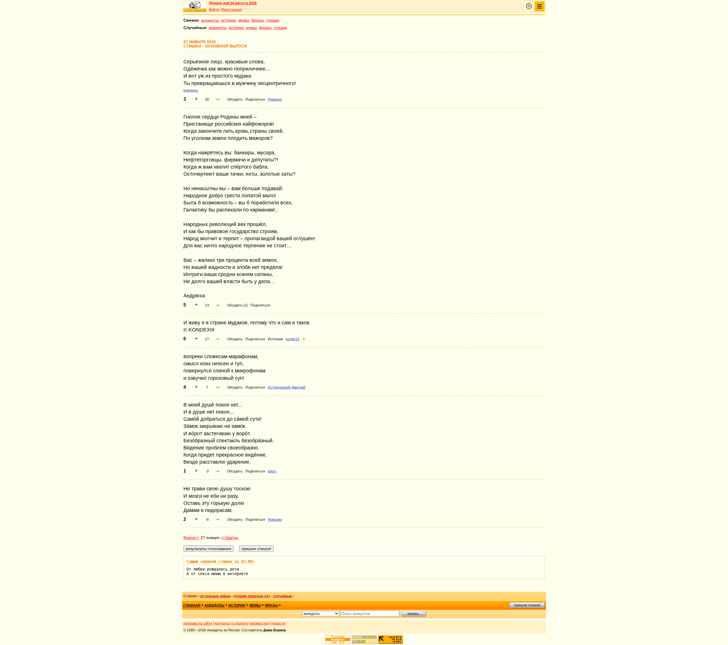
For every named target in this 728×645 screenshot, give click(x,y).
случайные (282, 596)
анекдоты (210, 20)
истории (228, 20)
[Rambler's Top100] (337, 639)
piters (272, 471)
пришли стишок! (527, 605)
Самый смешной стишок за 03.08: (221, 561)
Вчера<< (191, 537)
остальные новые (215, 596)
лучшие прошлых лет (251, 596)
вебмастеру (260, 623)
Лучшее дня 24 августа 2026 (233, 3)
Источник (275, 339)
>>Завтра (229, 537)
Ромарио (275, 99)
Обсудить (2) (237, 305)
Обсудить (235, 99)
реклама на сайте (197, 623)
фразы (257, 20)
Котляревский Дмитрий (286, 387)
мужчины (190, 90)
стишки (272, 20)
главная (191, 605)
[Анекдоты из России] (194, 6)
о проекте (240, 623)
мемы (243, 20)
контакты (222, 623)
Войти (214, 10)
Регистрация (232, 10)
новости (278, 623)
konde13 (292, 339)
